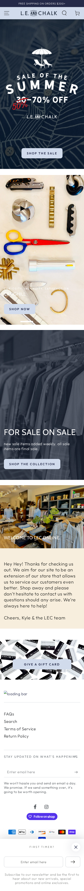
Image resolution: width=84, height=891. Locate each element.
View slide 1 (27, 319)
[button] (64, 13)
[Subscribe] (77, 772)
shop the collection (32, 464)
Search (10, 721)
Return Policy (16, 736)
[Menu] (6, 13)
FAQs (9, 713)
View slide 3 (57, 319)
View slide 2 (42, 319)
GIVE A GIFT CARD (42, 664)
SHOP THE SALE (42, 153)
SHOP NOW (19, 309)
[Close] (75, 847)
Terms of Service (20, 728)
